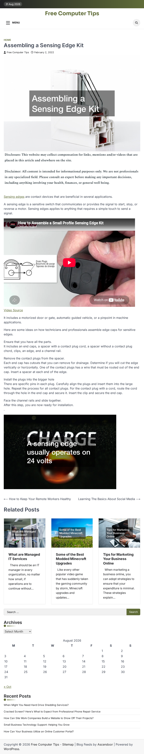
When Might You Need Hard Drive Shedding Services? (36, 704)
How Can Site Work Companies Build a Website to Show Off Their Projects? (49, 718)
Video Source (13, 310)
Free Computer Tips (72, 13)
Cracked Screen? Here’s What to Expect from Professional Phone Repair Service (52, 711)
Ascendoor (105, 744)
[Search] (136, 23)
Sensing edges (14, 197)
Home (7, 40)
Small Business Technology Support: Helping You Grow (37, 724)
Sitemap (68, 744)
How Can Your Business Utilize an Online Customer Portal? (39, 731)
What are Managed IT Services (24, 556)
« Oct (7, 687)
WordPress (11, 749)
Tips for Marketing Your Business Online (118, 558)
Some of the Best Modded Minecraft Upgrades (71, 558)
